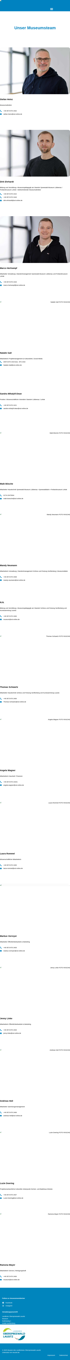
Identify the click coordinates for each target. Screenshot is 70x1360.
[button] (51, 9)
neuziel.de (15, 1352)
